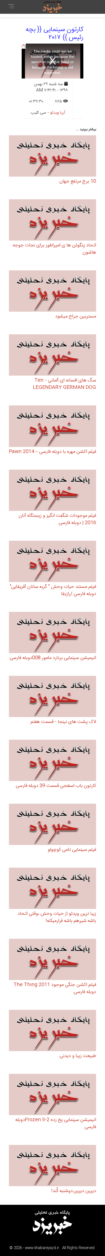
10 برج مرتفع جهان (77, 181)
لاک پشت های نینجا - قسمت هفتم (63, 722)
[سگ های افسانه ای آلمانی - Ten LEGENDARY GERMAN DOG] (52, 355)
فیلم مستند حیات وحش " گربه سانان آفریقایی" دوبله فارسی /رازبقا (53, 590)
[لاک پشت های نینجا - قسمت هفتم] (52, 697)
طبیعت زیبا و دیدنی (78, 1056)
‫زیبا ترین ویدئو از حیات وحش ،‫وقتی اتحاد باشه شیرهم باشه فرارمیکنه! (57, 917)
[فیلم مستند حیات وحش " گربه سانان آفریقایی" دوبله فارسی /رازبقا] (52, 562)
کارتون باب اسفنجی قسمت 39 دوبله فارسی (56, 786)
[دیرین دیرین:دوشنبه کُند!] (52, 1166)
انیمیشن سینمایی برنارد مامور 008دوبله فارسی (53, 658)
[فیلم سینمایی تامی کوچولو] (52, 825)
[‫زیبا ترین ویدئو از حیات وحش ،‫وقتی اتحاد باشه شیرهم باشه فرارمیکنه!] (52, 889)
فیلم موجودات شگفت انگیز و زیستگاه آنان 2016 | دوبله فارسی (57, 519)
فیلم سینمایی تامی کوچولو (72, 850)
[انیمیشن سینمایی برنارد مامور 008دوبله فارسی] (52, 633)
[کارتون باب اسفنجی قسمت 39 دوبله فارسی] (52, 761)
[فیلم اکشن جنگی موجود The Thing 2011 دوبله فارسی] (52, 960)
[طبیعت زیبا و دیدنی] (52, 1031)
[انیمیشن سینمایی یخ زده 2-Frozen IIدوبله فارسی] (52, 1095)
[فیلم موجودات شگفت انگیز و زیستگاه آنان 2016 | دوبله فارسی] (52, 490)
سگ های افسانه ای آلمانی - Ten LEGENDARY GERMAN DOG (64, 384)
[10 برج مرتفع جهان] (52, 156)
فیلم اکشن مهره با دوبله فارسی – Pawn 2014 (52, 452)
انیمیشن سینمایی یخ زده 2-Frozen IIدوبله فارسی (55, 1123)
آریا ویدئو (57, 112)
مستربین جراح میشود (75, 316)
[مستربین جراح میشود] (52, 291)
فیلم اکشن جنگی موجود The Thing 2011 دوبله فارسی (55, 988)
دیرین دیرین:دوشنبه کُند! (73, 1191)
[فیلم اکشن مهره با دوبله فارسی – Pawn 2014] (52, 427)
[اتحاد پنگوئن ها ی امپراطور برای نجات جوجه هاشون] (52, 220)
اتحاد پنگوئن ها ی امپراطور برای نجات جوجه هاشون (54, 249)
